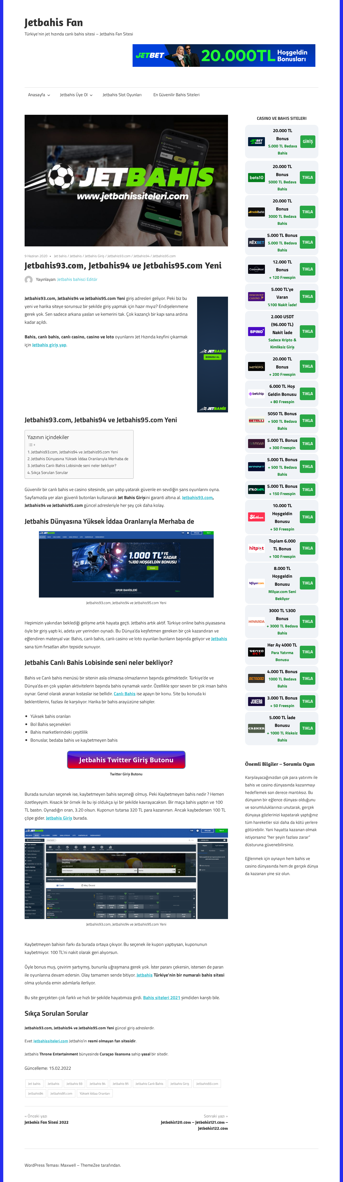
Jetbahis (76, 255)
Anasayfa (36, 94)
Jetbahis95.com (164, 255)
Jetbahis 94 (97, 1083)
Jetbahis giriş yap (49, 344)
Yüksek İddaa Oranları (95, 1093)
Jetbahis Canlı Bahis (149, 1083)
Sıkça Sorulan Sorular (49, 472)
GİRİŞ (308, 141)
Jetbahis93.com (119, 255)
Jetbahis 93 (74, 1083)
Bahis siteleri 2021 (161, 997)
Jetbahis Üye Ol (74, 94)
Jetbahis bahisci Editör (77, 279)
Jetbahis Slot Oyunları (122, 94)
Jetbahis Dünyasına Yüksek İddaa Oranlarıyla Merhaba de (79, 459)
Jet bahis (60, 255)
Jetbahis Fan (54, 22)
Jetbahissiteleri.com (50, 1041)
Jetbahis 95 (121, 1083)
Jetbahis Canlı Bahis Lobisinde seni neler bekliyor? (73, 465)
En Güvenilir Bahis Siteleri (176, 94)
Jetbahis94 (142, 255)
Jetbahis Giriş (94, 255)
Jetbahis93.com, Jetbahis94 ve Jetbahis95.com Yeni (74, 452)
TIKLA (307, 177)
